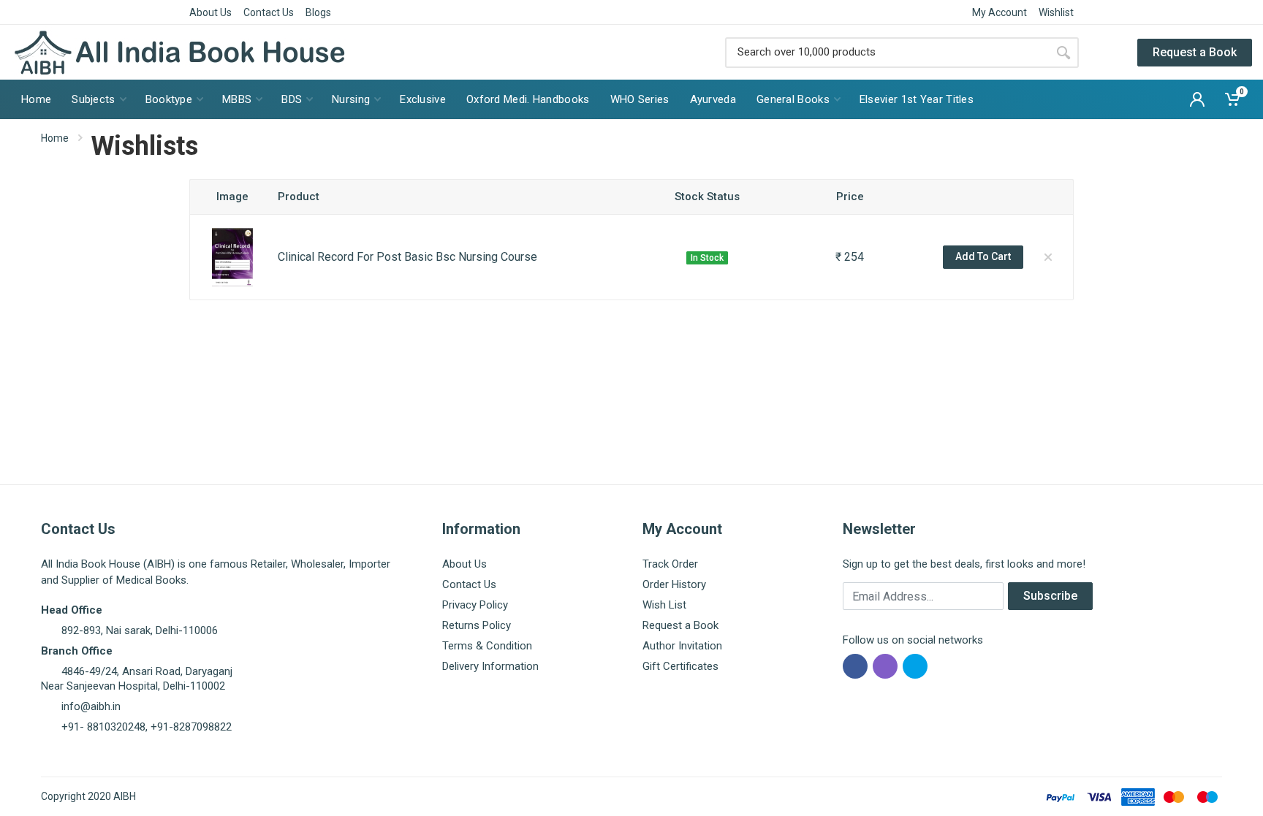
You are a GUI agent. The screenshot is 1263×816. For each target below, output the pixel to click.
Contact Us (268, 12)
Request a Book (1195, 52)
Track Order (670, 564)
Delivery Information (490, 666)
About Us (210, 12)
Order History (674, 584)
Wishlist (1056, 12)
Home (55, 138)
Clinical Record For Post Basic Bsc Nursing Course (407, 257)
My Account (999, 12)
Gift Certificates (680, 666)
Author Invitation (682, 645)
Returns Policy (476, 625)
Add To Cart (983, 256)
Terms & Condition (487, 645)
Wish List (664, 604)
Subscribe (1050, 596)
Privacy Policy (475, 604)
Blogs (318, 12)
